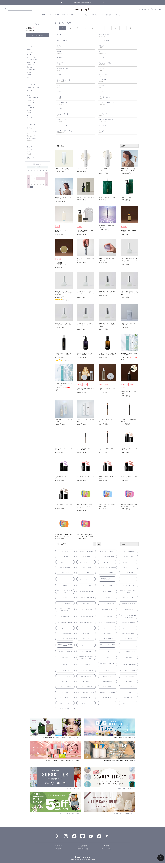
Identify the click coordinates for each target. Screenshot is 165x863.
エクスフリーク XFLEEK (107, 573)
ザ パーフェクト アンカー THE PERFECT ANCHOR (128, 616)
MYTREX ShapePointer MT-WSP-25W (106, 226)
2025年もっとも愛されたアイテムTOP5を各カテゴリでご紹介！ (62, 760)
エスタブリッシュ (104, 97)
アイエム (29, 128)
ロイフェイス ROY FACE (107, 703)
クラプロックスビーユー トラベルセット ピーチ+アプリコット (85, 535)
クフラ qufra (86, 603)
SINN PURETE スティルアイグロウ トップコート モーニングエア (85, 324)
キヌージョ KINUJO (107, 597)
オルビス (101, 131)
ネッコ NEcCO (86, 664)
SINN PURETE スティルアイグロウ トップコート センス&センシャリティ (107, 324)
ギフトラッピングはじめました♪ (124, 813)
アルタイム (30, 157)
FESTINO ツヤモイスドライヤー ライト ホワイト (63, 198)
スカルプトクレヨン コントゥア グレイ (63, 505)
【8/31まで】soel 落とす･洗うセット (107, 389)
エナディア (30, 112)
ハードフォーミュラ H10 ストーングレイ (129, 420)
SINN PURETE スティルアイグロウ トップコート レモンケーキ (107, 292)
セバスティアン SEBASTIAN (128, 633)
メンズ (29, 77)
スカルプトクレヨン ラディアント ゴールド (129, 448)
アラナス (29, 150)
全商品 (29, 49)
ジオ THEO (65, 628)
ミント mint (65, 692)
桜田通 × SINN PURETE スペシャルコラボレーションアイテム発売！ (61, 737)
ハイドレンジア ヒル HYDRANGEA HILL (107, 664)
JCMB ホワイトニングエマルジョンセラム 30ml (63, 420)
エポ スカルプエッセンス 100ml (85, 197)
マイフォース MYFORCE (86, 687)
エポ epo (65, 585)
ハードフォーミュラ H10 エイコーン (107, 448)
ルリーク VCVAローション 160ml (106, 169)
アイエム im (65, 551)
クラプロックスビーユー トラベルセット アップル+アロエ (63, 535)
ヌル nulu (65, 664)
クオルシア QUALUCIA (64, 603)
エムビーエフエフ (62, 114)
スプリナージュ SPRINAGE (64, 633)
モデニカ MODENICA (86, 697)
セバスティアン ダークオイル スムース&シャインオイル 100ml (107, 353)
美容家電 (29, 67)
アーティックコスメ (33, 87)
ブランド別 (31, 124)
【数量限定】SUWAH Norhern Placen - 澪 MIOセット (85, 230)
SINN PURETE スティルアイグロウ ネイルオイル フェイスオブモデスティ (63, 292)
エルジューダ (103, 114)
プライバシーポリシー (107, 849)
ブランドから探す (67, 15)
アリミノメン (31, 154)
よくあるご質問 (106, 15)
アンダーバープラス (105, 63)
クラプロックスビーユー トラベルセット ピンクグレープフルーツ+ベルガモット (85, 506)
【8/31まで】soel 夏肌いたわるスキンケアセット (85, 389)
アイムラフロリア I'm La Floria (107, 551)
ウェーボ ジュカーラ (63, 80)
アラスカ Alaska (86, 556)
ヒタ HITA (107, 670)
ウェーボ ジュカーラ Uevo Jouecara (107, 567)
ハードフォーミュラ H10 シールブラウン (63, 448)
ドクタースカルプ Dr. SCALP (128, 651)
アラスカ (29, 90)
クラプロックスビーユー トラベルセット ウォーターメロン (129, 505)
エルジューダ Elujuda (107, 585)
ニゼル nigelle (128, 657)
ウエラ (29, 105)
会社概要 (58, 849)
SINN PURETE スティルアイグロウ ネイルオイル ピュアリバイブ (85, 292)
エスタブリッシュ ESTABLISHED (86, 579)
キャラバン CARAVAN (128, 597)
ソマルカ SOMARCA (128, 638)
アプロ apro (65, 556)
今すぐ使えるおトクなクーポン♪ (69, 813)
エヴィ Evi (86, 573)
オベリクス (30, 117)
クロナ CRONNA (65, 616)
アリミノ (29, 92)
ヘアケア (29, 54)
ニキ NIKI (107, 657)
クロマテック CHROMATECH (86, 616)
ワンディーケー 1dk (65, 708)
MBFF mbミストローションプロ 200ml (85, 420)
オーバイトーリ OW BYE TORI (86, 591)
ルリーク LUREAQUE (65, 703)
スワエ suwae (107, 633)
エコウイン (30, 110)
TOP (43, 15)
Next (102, 2)
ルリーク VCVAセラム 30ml (84, 169)
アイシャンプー (32, 132)
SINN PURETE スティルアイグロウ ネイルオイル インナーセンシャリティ (129, 259)
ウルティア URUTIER (128, 567)
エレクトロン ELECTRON (128, 585)
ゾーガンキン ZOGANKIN (107, 638)
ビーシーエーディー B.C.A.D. (86, 670)
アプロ (29, 143)
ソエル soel (86, 638)
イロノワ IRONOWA (65, 567)
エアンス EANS (65, 573)
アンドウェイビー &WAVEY (107, 562)
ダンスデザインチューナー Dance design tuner (107, 645)
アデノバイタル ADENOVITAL (128, 551)
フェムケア (30, 72)
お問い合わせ (118, 15)
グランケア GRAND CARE (128, 603)
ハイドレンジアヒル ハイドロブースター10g (129, 324)
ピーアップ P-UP (65, 670)
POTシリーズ (65, 681)
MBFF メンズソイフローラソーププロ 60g (107, 259)
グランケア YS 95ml (126, 197)
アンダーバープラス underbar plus (86, 562)
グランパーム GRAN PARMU (86, 609)
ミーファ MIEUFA (107, 687)
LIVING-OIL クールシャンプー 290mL (63, 230)
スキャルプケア (32, 57)
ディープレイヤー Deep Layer (65, 651)
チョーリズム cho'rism (128, 645)
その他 (29, 74)
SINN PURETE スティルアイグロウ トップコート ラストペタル (63, 324)
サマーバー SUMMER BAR (86, 622)
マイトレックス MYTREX (65, 687)
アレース (101, 58)
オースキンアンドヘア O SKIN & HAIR (65, 591)
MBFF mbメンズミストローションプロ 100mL (85, 259)
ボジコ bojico (86, 681)
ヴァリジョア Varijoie (86, 567)
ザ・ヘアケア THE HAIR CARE (65, 622)
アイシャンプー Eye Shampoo (86, 551)
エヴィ (59, 92)
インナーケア (31, 69)
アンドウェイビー (32, 97)
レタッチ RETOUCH (86, 703)
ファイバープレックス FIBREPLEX (128, 670)
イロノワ (60, 75)
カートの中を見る (37, 35)
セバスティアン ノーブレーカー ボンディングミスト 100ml (63, 353)
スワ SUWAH (86, 633)
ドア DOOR (107, 651)
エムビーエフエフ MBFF (86, 585)
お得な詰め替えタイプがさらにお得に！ (123, 737)
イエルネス (30, 100)
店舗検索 (106, 846)
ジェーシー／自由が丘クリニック (107, 622)
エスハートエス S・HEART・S (65, 579)
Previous (63, 2)
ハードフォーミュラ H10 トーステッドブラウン (85, 448)
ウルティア (102, 80)
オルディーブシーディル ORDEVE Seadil (128, 591)
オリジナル (30, 52)
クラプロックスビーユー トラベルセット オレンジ (107, 505)
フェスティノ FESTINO (65, 676)
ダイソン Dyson (86, 645)
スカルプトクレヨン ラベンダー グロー (63, 477)
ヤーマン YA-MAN (107, 697)
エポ (100, 109)
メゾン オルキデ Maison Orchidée (86, 692)
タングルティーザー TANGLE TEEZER (65, 645)
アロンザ (60, 63)
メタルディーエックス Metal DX (107, 692)
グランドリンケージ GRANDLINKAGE (65, 609)
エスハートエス (62, 103)
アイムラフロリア (32, 135)
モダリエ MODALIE (65, 697)
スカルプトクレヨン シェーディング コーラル (129, 477)
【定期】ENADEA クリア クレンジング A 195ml (63, 384)
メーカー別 (31, 84)
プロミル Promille (107, 676)
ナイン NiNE (65, 657)
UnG (28, 95)
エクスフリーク (104, 92)
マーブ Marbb (128, 681)
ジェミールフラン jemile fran (128, 622)
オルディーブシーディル (65, 131)
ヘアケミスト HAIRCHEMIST (128, 676)
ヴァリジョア (103, 75)
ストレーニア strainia (128, 628)
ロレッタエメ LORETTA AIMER (128, 703)
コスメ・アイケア (32, 62)
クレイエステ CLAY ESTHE (107, 609)
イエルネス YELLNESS (128, 562)
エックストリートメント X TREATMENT (107, 579)
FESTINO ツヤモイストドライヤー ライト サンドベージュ (129, 169)
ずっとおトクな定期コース (71, 788)
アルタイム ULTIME (128, 556)
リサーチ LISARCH (128, 697)
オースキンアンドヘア (106, 120)
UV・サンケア (31, 64)
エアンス (60, 86)
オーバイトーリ (62, 126)
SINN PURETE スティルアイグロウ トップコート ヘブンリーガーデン (129, 292)
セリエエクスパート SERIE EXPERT (65, 638)
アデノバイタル (32, 139)
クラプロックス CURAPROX (107, 603)
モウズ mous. (128, 692)
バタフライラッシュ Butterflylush (128, 664)
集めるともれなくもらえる (126, 788)
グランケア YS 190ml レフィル (107, 197)
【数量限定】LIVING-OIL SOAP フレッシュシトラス (63, 263)
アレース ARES (65, 562)
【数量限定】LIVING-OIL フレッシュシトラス (129, 230)
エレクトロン (61, 120)
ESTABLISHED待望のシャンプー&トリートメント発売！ (119, 760)
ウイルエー (30, 102)
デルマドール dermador (86, 651)
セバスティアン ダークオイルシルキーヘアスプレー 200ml (85, 353)
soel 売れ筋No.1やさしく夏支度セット (129, 392)
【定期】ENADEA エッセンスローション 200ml (129, 353)
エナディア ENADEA (128, 579)
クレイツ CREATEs (128, 609)
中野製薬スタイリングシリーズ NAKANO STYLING (86, 657)
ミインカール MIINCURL (128, 687)
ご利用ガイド (94, 15)
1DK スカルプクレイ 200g (62, 169)
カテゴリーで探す (53, 15)
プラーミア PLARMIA (86, 676)
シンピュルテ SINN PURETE (107, 628)
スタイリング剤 (32, 59)
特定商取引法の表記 (82, 849)
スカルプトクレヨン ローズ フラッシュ (107, 477)
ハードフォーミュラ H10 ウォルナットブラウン (107, 420)
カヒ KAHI (65, 597)
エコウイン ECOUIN (128, 573)
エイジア (101, 86)
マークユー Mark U (107, 681)
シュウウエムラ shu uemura (86, 628)
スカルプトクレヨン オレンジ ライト (85, 477)
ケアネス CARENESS (107, 616)
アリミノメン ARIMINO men (107, 556)
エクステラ (30, 107)
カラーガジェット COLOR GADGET (86, 597)
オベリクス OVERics (107, 591)
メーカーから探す (81, 15)
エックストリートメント (106, 103)
